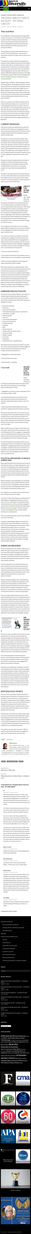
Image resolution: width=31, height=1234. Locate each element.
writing (20, 1062)
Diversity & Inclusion (9, 1047)
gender (12, 1051)
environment (3, 1051)
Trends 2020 (20, 15)
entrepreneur (23, 1049)
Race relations (23, 1058)
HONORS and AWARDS (15, 1190)
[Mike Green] (5, 746)
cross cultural (4, 1042)
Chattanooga (5, 1040)
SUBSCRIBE (3, 933)
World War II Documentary (9, 945)
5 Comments (20, 26)
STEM (19, 1060)
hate (24, 1051)
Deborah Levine (24, 1042)
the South (24, 1060)
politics (17, 1058)
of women (21, 1055)
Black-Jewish (7, 1038)
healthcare (4, 1053)
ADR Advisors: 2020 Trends (8, 769)
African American (18, 1036)
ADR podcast (6, 1036)
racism (21, 761)
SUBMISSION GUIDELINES (7, 921)
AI (26, 1036)
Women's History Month (11, 1063)
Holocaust (10, 1053)
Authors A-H (4, 15)
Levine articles (6, 942)
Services (4, 939)
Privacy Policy (4, 1232)
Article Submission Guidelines (10, 924)
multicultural (13, 1055)
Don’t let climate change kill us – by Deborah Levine (14, 992)
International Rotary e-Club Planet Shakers (14, 960)
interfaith (23, 1053)
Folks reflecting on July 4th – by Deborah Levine (13, 1003)
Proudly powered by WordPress (15, 1232)
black (3, 761)
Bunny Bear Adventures (8, 954)
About (3, 739)
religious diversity (11, 1060)
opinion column (8, 1058)
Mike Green (13, 26)
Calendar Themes (7, 930)
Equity (9, 1051)
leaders (2, 1055)
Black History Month (18, 1038)
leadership (7, 1055)
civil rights (12, 1040)
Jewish (27, 1053)
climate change (18, 1040)
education (16, 1049)
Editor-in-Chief (7, 847)
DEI (2, 1044)
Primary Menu (29, 9)
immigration (16, 1053)
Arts (28, 1036)
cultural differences (13, 1042)
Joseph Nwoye (7, 870)
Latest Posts (9, 739)
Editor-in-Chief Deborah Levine (9, 936)
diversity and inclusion (7, 1049)
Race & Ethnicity (12, 15)
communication (24, 1040)
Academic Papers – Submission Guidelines (13, 927)
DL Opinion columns (7, 951)
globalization (18, 1051)
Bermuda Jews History (8, 957)
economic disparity (12, 761)
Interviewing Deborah (8, 948)
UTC (2, 1063)
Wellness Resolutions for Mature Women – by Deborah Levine (15, 776)
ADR (1, 9)
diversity (13, 1044)
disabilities (5, 1044)
